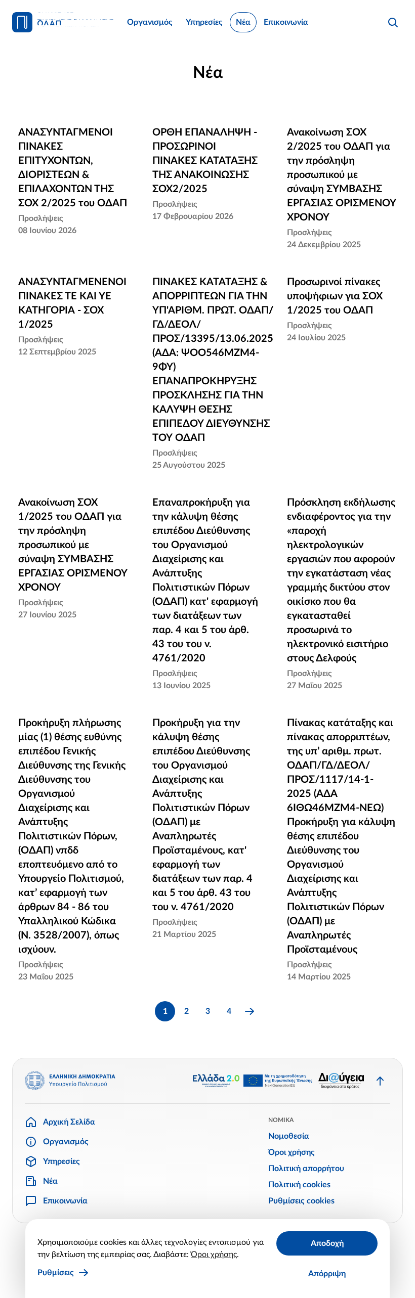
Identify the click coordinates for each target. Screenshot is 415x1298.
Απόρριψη (327, 1274)
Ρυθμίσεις (55, 1273)
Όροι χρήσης (214, 1254)
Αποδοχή (327, 1243)
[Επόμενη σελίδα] (250, 1011)
